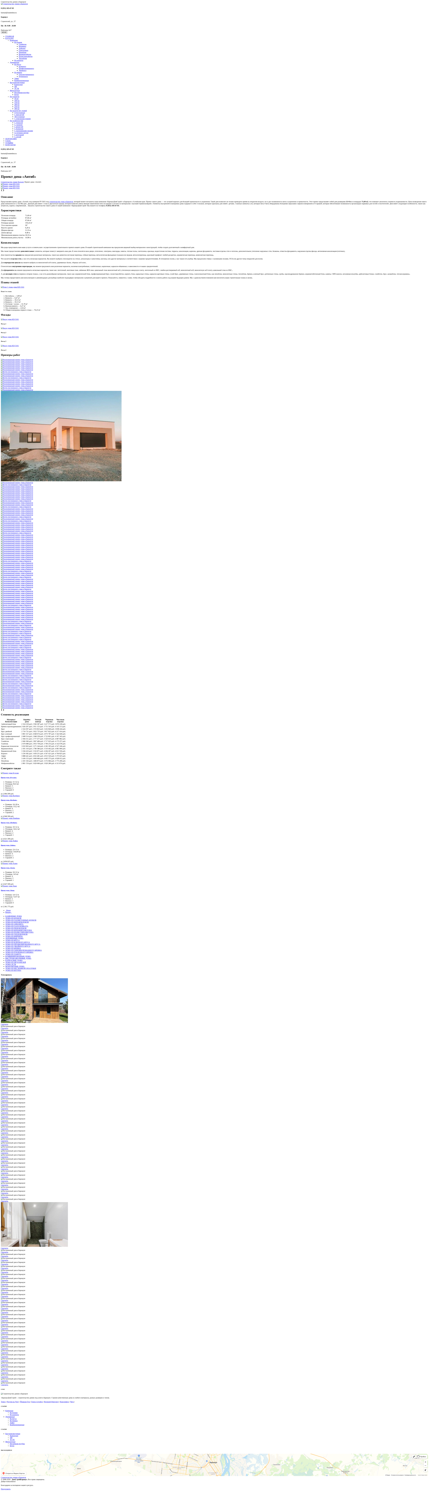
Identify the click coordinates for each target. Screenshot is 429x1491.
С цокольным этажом (22, 119)
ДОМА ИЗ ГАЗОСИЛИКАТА (16, 926)
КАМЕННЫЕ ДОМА (13, 916)
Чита (72, 1402)
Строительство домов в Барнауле (13, 1477)
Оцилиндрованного (26, 74)
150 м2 (16, 103)
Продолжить (6, 1489)
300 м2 (16, 109)
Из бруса (17, 64)
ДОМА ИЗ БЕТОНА (13, 970)
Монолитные (15, 91)
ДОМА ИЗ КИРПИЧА (14, 936)
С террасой (18, 123)
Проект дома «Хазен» (8, 868)
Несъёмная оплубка (21, 93)
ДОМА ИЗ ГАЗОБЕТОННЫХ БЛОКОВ (20, 920)
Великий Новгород (51, 1402)
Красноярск (64, 1402)
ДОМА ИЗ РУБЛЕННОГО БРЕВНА (19, 952)
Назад (8, 910)
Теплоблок (23, 58)
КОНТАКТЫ (10, 145)
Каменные (14, 40)
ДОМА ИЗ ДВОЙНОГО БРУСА (17, 946)
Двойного (22, 70)
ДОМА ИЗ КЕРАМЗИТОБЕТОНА (18, 930)
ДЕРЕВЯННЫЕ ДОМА (14, 938)
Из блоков (18, 42)
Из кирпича (18, 60)
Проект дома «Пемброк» (9, 822)
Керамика (22, 46)
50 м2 (16, 99)
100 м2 (16, 101)
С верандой (18, 127)
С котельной (19, 135)
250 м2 (16, 107)
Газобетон (22, 44)
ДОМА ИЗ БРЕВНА (13, 948)
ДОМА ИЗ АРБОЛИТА (14, 924)
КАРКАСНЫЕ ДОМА (14, 960)
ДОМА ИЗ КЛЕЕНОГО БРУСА (17, 942)
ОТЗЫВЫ (9, 143)
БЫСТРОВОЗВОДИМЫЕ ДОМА (18, 958)
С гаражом (18, 125)
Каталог (21, 182)
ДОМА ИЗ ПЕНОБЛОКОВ (15, 928)
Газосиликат (23, 50)
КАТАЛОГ (9, 38)
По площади (14, 97)
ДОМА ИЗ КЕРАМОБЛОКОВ (17, 922)
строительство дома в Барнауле (61, 202)
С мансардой (19, 115)
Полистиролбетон (26, 56)
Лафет (16, 78)
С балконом (18, 129)
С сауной (17, 137)
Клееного (22, 66)
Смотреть (4, 1024)
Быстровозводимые (17, 82)
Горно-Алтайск (37, 1402)
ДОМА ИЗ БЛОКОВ (13, 918)
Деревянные (14, 62)
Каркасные (18, 84)
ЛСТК (16, 89)
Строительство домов (9, 182)
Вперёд (8, 912)
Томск (3, 1402)
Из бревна (18, 72)
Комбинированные (21, 80)
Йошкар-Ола (25, 1402)
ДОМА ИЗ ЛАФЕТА (13, 954)
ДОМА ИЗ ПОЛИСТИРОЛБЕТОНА (19, 932)
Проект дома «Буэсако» (9, 777)
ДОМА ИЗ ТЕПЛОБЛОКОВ (16, 934)
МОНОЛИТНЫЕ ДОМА (14, 966)
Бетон (16, 95)
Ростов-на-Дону (13, 1402)
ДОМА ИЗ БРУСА (12, 940)
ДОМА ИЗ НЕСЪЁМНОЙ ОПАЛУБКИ (20, 968)
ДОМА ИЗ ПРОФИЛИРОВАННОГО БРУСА (22, 944)
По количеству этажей (18, 111)
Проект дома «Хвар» (8, 890)
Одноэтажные (19, 113)
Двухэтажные (19, 117)
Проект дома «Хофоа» (8, 845)
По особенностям (16, 121)
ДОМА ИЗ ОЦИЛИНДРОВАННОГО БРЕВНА (23, 950)
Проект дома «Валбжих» (9, 800)
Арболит (22, 48)
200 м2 (16, 105)
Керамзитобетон (25, 54)
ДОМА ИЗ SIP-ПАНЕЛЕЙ (15, 962)
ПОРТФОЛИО (11, 139)
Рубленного (23, 76)
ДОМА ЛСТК (10, 964)
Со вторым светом (21, 133)
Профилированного (26, 68)
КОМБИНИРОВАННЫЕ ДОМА (18, 956)
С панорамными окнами (23, 131)
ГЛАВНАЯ (9, 36)
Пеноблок (22, 52)
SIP (15, 87)
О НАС (8, 141)
